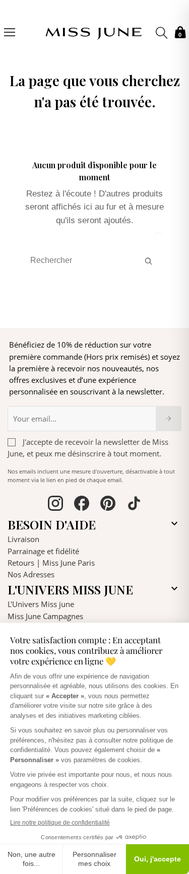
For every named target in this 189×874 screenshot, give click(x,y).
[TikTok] (134, 504)
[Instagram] (55, 504)
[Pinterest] (108, 504)
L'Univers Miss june (41, 604)
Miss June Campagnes (45, 616)
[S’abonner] (168, 418)
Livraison (23, 539)
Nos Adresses (31, 574)
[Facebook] (82, 504)
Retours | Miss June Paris (51, 563)
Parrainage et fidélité (43, 551)
